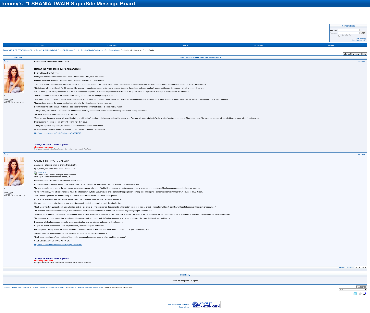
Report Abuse (184, 307)
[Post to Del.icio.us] (365, 294)
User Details (258, 45)
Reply (363, 54)
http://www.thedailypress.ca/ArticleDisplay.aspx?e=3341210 (57, 133)
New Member (361, 38)
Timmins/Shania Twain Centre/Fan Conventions (100, 50)
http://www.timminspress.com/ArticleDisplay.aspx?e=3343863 (58, 245)
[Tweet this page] (355, 294)
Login (363, 33)
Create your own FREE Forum (177, 304)
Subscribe (362, 287)
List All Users (112, 45)
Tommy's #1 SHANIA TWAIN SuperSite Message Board (57, 50)
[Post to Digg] (360, 294)
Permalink (361, 61)
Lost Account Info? (359, 40)
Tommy (6, 61)
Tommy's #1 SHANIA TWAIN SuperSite (18, 50)
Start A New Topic (351, 54)
